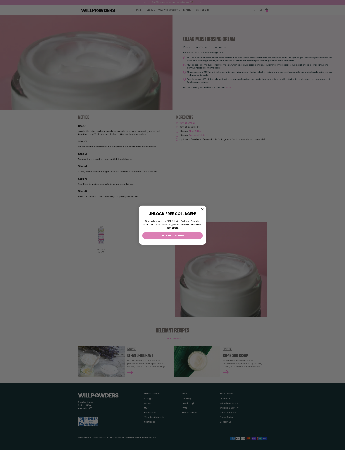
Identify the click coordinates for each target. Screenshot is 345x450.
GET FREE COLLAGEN (172, 235)
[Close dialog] (202, 209)
